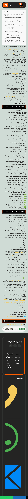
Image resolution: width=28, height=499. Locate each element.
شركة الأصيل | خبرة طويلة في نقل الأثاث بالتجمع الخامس (15, 22)
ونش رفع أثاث (9, 357)
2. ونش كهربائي (10, 28)
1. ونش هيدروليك (11, 27)
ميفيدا (21, 252)
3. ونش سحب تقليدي (11, 29)
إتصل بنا (17, 360)
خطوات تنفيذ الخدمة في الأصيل (12, 31)
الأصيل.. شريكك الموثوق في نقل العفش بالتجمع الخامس (15, 42)
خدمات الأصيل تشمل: (11, 24)
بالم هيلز (17, 252)
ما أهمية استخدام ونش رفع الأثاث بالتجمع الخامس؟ (13, 18)
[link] (14, 329)
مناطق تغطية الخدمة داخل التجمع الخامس (13, 37)
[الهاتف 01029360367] (14, 399)
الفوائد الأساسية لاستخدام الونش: (13, 20)
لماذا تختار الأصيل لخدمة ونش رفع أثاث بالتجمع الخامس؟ (14, 33)
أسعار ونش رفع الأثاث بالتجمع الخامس (13, 35)
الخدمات (17, 357)
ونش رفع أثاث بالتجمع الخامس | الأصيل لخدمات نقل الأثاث (13, 15)
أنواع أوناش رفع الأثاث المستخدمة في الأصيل (14, 25)
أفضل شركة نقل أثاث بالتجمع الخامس (13, 324)
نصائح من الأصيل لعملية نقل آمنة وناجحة (13, 38)
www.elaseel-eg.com (11, 316)
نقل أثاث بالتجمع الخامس (9, 365)
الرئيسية (17, 354)
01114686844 (8, 169)
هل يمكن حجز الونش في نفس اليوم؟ (13, 40)
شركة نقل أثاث (9, 354)
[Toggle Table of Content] (22, 12)
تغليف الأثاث (9, 360)
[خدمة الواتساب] (14, 438)
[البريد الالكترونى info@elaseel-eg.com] (14, 477)
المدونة (17, 364)
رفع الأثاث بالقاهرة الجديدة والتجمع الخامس (15, 300)
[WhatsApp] (6, 497)
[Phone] (19, 497)
